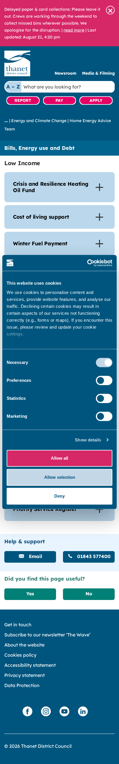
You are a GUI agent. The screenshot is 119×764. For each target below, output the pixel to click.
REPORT (22, 100)
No (88, 594)
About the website (24, 645)
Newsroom (65, 73)
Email (34, 556)
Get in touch (17, 624)
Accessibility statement (30, 665)
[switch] (104, 380)
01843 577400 (93, 556)
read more (74, 30)
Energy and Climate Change (38, 120)
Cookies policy (20, 655)
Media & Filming (98, 73)
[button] (110, 10)
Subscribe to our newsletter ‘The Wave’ (47, 635)
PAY (59, 100)
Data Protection (22, 685)
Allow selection (59, 477)
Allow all (59, 458)
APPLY (96, 100)
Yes (30, 594)
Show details (88, 439)
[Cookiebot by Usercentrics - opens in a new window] (87, 263)
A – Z (13, 86)
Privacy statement (24, 675)
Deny (59, 496)
